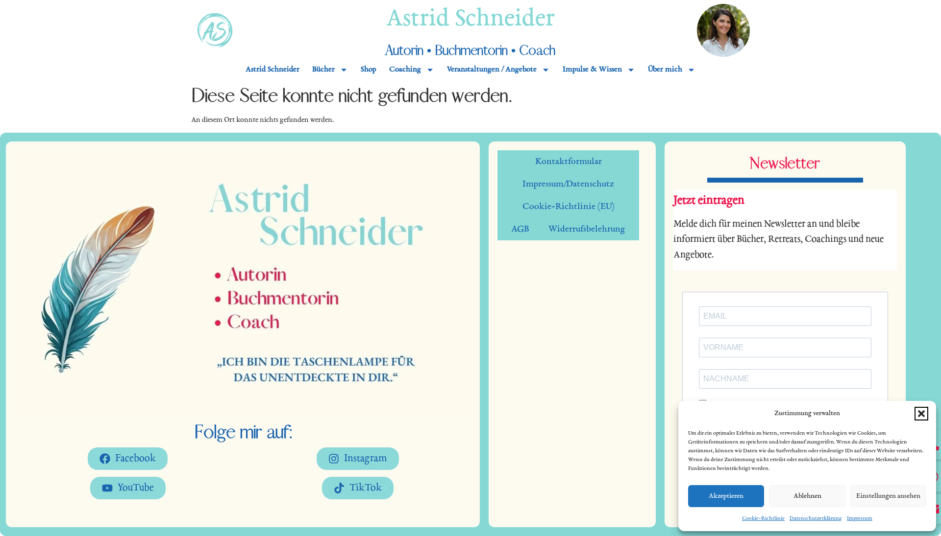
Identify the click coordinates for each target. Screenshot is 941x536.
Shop (368, 70)
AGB (520, 229)
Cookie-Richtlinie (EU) (568, 206)
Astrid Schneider (470, 19)
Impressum (859, 518)
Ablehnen (807, 496)
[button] (921, 414)
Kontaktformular (568, 161)
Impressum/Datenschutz (568, 184)
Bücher (323, 70)
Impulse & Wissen (592, 70)
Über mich (665, 70)
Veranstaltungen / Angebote (492, 70)
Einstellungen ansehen (888, 496)
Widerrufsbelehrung (586, 229)
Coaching (405, 70)
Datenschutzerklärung (816, 518)
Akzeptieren (726, 496)
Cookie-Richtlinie (763, 518)
